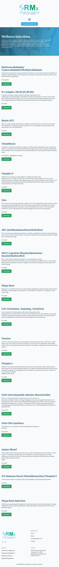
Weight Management (8, 558)
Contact (33, 541)
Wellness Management (8, 553)
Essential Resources (36, 538)
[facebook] (3, 542)
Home (32, 533)
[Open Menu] (29, 19)
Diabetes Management (8, 550)
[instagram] (5, 542)
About (32, 536)
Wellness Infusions (7, 556)
